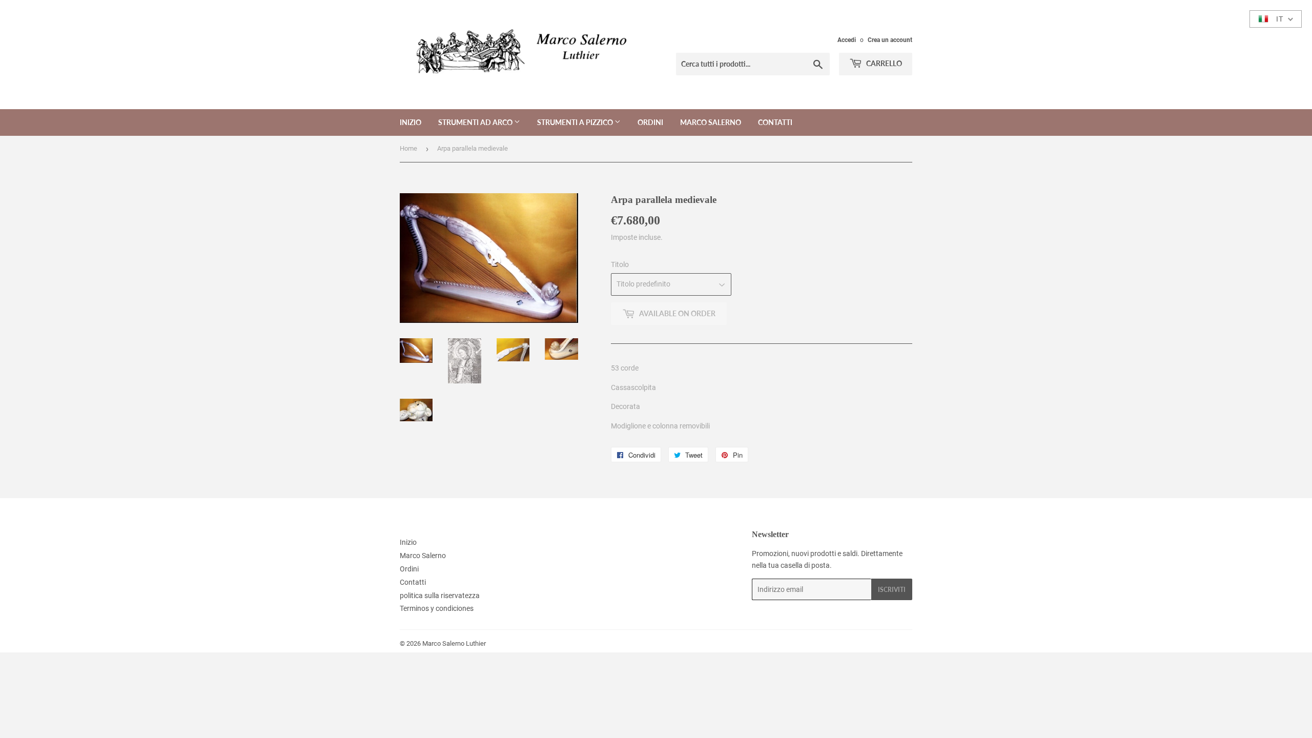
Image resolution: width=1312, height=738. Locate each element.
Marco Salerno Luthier (454, 643)
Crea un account (890, 40)
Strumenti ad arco (476, 122)
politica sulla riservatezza (440, 595)
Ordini (650, 122)
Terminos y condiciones (437, 608)
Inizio (410, 122)
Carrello (883, 63)
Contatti (775, 122)
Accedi (846, 40)
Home (408, 148)
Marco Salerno (710, 122)
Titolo (620, 264)
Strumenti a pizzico (575, 122)
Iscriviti (892, 589)
